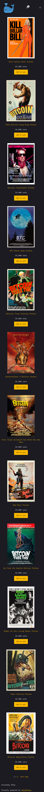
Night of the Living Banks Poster (21, 631)
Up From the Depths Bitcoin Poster (21, 568)
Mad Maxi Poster (21, 505)
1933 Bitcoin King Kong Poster (21, 124)
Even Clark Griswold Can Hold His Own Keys (21, 441)
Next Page (24, 777)
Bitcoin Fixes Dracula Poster (21, 313)
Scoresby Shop (8, 785)
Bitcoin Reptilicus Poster (21, 757)
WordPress (26, 790)
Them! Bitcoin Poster (21, 694)
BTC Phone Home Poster (21, 251)
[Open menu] (40, 7)
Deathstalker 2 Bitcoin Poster (21, 376)
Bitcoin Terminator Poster (21, 188)
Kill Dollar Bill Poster (21, 61)
